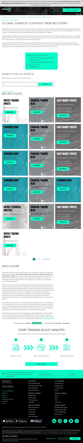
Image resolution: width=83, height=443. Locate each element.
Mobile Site (5, 401)
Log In (56, 10)
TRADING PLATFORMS (34, 393)
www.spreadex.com (47, 318)
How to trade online (33, 390)
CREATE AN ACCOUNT (71, 10)
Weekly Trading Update (60, 409)
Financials (14, 17)
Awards (56, 390)
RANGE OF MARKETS (61, 393)
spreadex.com (6, 17)
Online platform (32, 395)
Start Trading (41, 364)
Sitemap (4, 395)
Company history (59, 383)
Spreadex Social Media (7, 399)
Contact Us (5, 397)
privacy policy (10, 376)
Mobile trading (32, 397)
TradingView (31, 402)
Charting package (32, 400)
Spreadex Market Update (34, 17)
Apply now (33, 66)
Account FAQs (31, 409)
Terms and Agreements (8, 391)
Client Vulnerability (33, 416)
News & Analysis (22, 17)
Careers (4, 403)
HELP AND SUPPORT (34, 405)
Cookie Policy (15, 440)
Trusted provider (59, 388)
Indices (56, 395)
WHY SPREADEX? (59, 381)
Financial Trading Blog (60, 412)
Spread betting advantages (35, 385)
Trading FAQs (31, 414)
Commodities (58, 402)
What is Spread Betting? (34, 383)
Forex (56, 400)
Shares (56, 397)
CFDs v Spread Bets (33, 388)
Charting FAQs (32, 412)
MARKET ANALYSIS (60, 405)
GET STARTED (32, 381)
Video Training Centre (33, 407)
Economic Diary (58, 414)
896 (44, 259)
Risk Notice (5, 393)
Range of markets (59, 385)
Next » (48, 259)
